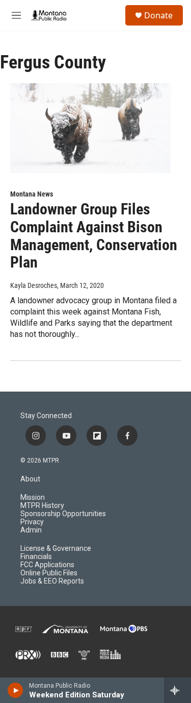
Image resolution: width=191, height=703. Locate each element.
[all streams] (177, 690)
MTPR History (42, 506)
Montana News (31, 194)
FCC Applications (47, 565)
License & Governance (55, 548)
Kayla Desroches (33, 285)
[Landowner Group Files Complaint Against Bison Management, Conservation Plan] (90, 128)
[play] (15, 690)
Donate (158, 15)
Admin (31, 530)
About (30, 479)
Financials (36, 557)
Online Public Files (48, 573)
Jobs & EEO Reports (52, 581)
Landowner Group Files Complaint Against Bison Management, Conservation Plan (93, 235)
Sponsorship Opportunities (63, 514)
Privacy (32, 522)
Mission (32, 497)
